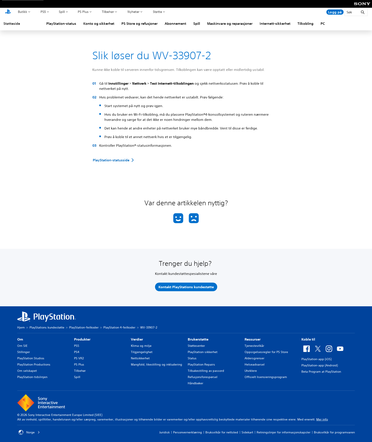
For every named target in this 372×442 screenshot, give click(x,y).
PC (323, 23)
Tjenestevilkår (254, 346)
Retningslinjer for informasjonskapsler (283, 432)
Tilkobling (305, 23)
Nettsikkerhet (140, 358)
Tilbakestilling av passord (206, 371)
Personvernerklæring (187, 432)
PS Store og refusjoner (139, 23)
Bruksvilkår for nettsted (221, 432)
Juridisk (164, 432)
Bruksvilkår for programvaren (334, 432)
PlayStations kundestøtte (46, 327)
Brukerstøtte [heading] (198, 339)
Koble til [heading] (308, 339)
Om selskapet (27, 371)
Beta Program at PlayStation (321, 372)
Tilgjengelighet (141, 352)
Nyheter (133, 12)
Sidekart (247, 432)
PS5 (43, 12)
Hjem (21, 327)
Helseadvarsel (255, 364)
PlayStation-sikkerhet (202, 352)
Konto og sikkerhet (98, 23)
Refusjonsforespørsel (202, 377)
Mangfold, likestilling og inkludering (156, 364)
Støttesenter (196, 346)
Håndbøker (195, 383)
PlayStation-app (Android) (319, 365)
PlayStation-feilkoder (84, 327)
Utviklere (251, 371)
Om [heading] (20, 339)
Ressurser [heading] (252, 339)
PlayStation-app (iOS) (316, 359)
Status (192, 358)
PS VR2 (79, 358)
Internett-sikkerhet (275, 23)
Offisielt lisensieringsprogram (266, 377)
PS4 (76, 352)
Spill (62, 12)
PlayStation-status (61, 23)
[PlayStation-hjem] (8, 12)
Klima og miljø (141, 346)
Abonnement (175, 23)
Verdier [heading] (137, 339)
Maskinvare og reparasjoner (230, 23)
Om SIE (22, 346)
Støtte (157, 12)
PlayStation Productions (33, 364)
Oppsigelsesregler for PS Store (266, 352)
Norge (30, 432)
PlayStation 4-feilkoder (119, 327)
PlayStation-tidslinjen (32, 377)
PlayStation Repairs (201, 364)
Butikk (22, 12)
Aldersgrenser (254, 358)
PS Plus (83, 12)
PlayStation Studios (30, 358)
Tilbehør (108, 12)
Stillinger (23, 352)
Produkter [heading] (82, 339)
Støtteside (11, 23)
